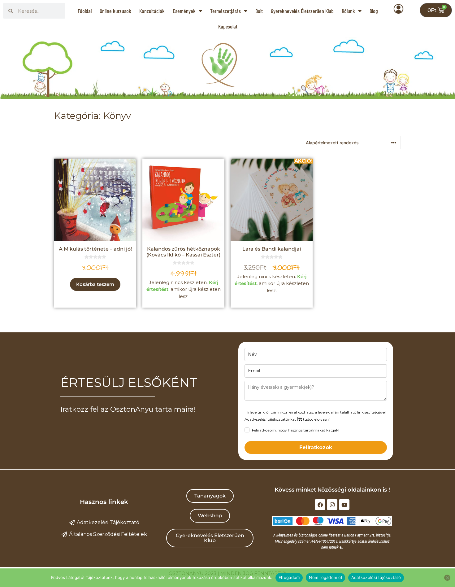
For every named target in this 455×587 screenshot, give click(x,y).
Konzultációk (152, 10)
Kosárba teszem (95, 284)
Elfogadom (289, 577)
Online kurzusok (115, 10)
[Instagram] (332, 504)
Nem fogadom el (325, 577)
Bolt (259, 10)
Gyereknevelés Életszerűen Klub (302, 10)
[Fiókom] (402, 13)
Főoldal (85, 10)
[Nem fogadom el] (447, 578)
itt (299, 419)
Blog (374, 10)
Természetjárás (225, 10)
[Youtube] (344, 504)
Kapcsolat (227, 26)
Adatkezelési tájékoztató (376, 577)
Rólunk (348, 10)
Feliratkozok (315, 447)
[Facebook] (320, 504)
